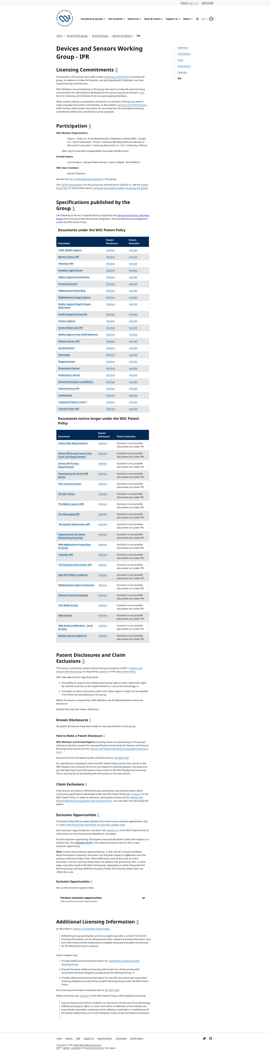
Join (142, 92)
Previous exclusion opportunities (81, 899)
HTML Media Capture (70, 250)
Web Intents (65, 615)
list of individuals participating (86, 179)
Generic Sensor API (68, 341)
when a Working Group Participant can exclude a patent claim (92, 825)
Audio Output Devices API (72, 314)
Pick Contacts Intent (69, 484)
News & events (152, 19)
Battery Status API (68, 257)
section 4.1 (112, 830)
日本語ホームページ (190, 3)
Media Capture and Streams (74, 277)
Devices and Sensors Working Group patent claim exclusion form (99, 799)
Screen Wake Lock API (70, 328)
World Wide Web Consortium (87, 1045)
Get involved (115, 19)
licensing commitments (116, 77)
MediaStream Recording (71, 290)
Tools (180, 60)
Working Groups (100, 35)
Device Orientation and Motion (75, 382)
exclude (133, 250)
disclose (110, 250)
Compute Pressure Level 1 (72, 402)
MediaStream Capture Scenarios (76, 585)
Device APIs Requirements (73, 443)
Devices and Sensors (122, 35)
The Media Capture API (71, 504)
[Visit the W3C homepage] (64, 19)
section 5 (85, 996)
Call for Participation (72, 185)
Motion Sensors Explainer (72, 635)
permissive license (95, 1048)
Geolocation (65, 395)
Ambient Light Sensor (70, 270)
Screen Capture (66, 321)
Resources (133, 19)
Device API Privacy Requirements (68, 465)
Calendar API (65, 554)
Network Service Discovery (73, 595)
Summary (183, 47)
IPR (138, 35)
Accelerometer (66, 348)
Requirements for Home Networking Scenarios (71, 536)
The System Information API (74, 524)
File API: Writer (66, 494)
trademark (76, 1048)
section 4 (136, 794)
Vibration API (65, 263)
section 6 (104, 671)
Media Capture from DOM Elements (78, 334)
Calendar (182, 72)
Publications (184, 66)
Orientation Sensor (69, 368)
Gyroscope (64, 355)
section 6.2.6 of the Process (132, 105)
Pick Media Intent (68, 605)
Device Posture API (68, 388)
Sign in (204, 19)
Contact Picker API (68, 409)
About (186, 19)
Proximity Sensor (67, 284)
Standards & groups (92, 19)
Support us (172, 19)
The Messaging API (68, 514)
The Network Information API (75, 565)
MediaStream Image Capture (74, 297)
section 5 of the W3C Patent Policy (91, 929)
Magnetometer (66, 361)
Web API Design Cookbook (73, 575)
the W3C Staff (121, 758)
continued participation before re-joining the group (120, 188)
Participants (184, 54)
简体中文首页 (208, 3)
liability (66, 1048)
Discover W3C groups (77, 35)
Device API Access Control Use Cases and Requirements (75, 455)
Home (59, 35)
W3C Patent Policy (126, 671)
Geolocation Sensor (69, 375)
